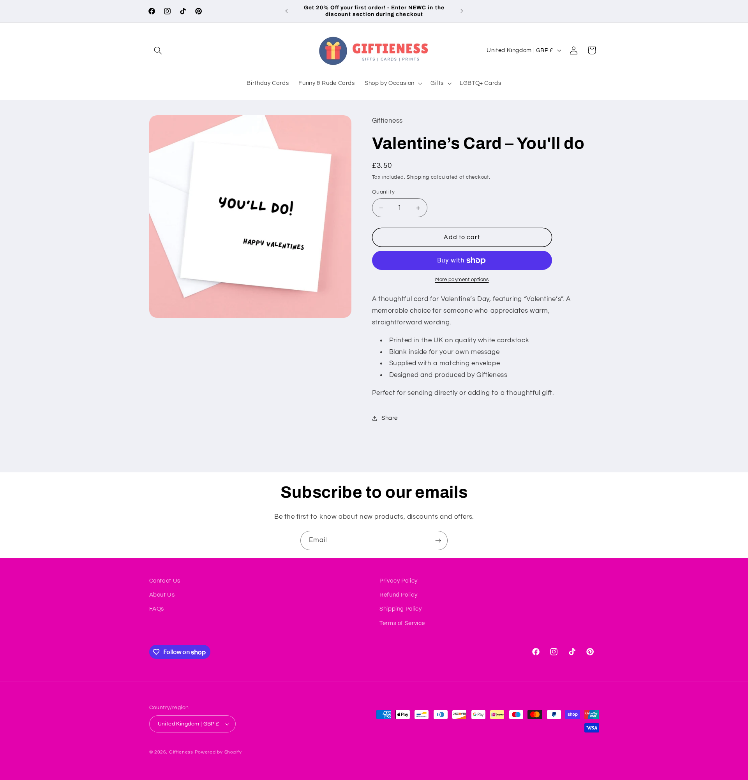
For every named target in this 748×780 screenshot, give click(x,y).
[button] (158, 50)
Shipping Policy (400, 609)
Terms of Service (402, 623)
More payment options (462, 279)
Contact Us (164, 581)
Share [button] (389, 418)
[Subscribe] (438, 540)
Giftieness (181, 752)
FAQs (156, 609)
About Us (162, 595)
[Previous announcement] (286, 11)
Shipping (418, 177)
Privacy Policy (398, 581)
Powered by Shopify (218, 752)
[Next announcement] (461, 11)
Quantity (383, 192)
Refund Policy (398, 595)
